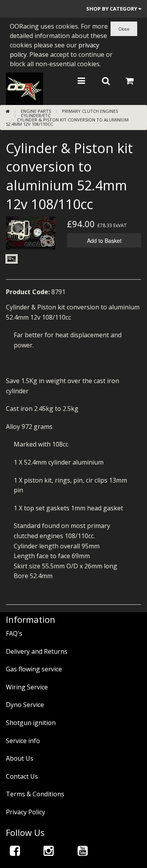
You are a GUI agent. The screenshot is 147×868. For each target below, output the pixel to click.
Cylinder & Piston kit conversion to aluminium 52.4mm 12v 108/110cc (67, 122)
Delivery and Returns (36, 651)
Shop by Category (112, 8)
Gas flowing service (34, 669)
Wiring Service (27, 687)
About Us (19, 758)
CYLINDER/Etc (36, 115)
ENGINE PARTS (36, 111)
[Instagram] (49, 851)
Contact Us (22, 776)
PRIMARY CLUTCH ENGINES (90, 111)
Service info (23, 740)
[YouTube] (83, 851)
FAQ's (14, 633)
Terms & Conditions (35, 794)
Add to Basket (104, 240)
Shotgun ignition (31, 722)
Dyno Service (25, 704)
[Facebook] (15, 851)
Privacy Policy (25, 812)
